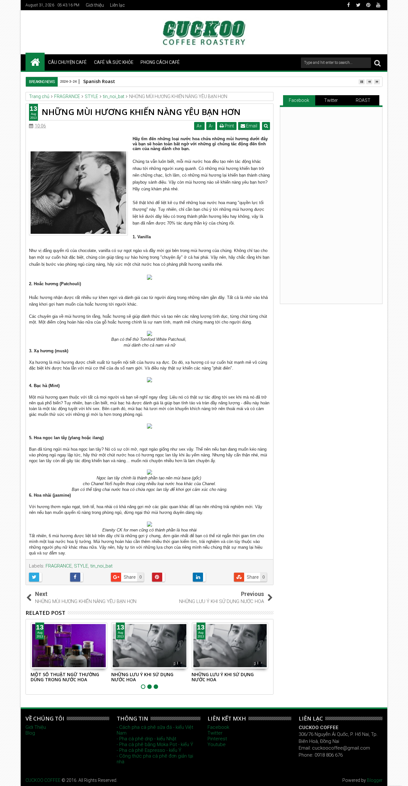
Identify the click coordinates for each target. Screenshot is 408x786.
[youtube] (378, 5)
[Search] (377, 62)
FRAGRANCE (59, 566)
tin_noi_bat (101, 566)
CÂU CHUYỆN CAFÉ (67, 62)
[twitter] (358, 5)
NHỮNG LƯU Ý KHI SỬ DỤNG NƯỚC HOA (142, 677)
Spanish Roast (99, 81)
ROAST (363, 100)
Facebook (299, 100)
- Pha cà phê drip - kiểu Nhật (146, 739)
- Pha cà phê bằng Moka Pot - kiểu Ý (155, 744)
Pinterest (217, 739)
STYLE (81, 566)
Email (251, 125)
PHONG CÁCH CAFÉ (160, 62)
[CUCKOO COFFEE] (35, 62)
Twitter (331, 100)
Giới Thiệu (36, 727)
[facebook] (348, 5)
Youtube (217, 744)
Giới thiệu (95, 5)
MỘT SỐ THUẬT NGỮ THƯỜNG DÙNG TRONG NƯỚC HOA (65, 677)
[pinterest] (368, 5)
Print (229, 125)
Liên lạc (117, 5)
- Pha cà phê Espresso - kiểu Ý (149, 750)
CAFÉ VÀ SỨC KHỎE (114, 62)
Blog (30, 733)
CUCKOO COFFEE (43, 780)
